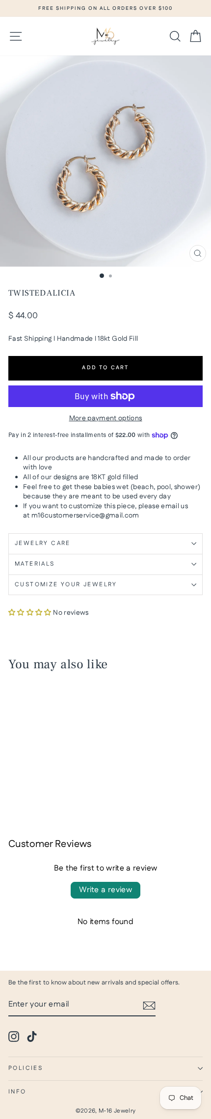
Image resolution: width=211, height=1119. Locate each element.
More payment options (105, 418)
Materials (35, 564)
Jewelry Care (43, 543)
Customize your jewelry (66, 584)
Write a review (105, 890)
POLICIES (25, 1068)
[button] (30, 613)
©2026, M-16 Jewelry (106, 1111)
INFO (17, 1092)
